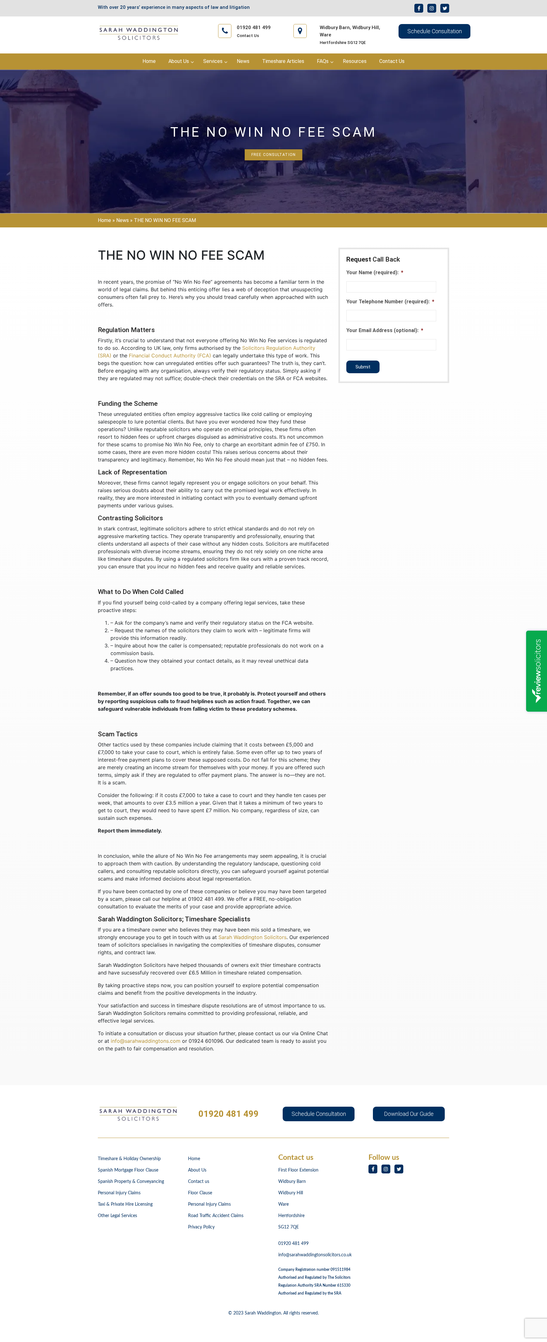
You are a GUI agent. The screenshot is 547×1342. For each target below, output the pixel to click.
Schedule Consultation (434, 31)
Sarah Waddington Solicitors (252, 937)
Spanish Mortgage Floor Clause (128, 1170)
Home (104, 220)
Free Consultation (273, 154)
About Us (197, 1170)
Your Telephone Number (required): (390, 302)
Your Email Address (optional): (384, 330)
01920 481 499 (228, 1114)
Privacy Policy (201, 1227)
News (122, 220)
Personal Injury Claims (119, 1193)
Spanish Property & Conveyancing (131, 1181)
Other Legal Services (117, 1216)
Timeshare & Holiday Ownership (129, 1159)
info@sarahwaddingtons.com (145, 1041)
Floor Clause (200, 1193)
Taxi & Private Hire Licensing (125, 1204)
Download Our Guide (409, 1113)
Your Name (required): (374, 272)
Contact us (198, 1181)
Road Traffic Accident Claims (215, 1216)
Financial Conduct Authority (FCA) (170, 355)
